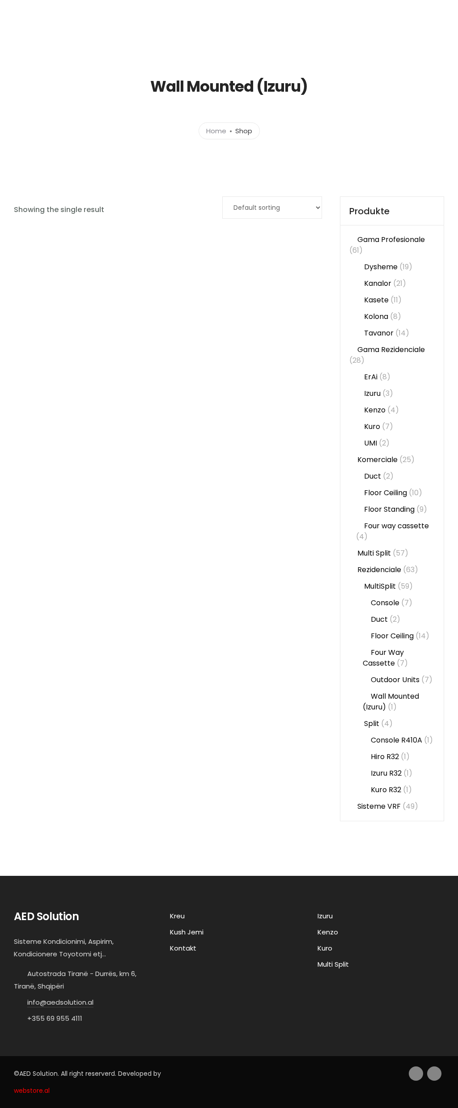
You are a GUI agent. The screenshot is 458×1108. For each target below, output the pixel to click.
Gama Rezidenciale (391, 349)
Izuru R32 (386, 773)
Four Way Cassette (383, 657)
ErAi (370, 377)
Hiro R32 (385, 756)
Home (216, 130)
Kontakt (398, 37)
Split (371, 723)
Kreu (216, 37)
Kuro (372, 426)
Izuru (372, 393)
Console (385, 603)
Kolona (376, 316)
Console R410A (396, 740)
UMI (370, 443)
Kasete (376, 300)
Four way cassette (396, 526)
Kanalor (377, 283)
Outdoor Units (395, 680)
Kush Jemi (187, 932)
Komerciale (377, 459)
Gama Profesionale (391, 239)
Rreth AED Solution (338, 37)
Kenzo (375, 410)
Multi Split (374, 553)
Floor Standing (389, 509)
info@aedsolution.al (60, 1002)
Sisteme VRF (379, 806)
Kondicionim (262, 37)
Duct (372, 476)
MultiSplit (380, 586)
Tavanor (379, 333)
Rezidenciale (379, 570)
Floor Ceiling (385, 493)
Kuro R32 (386, 790)
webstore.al (32, 1090)
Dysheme (381, 267)
